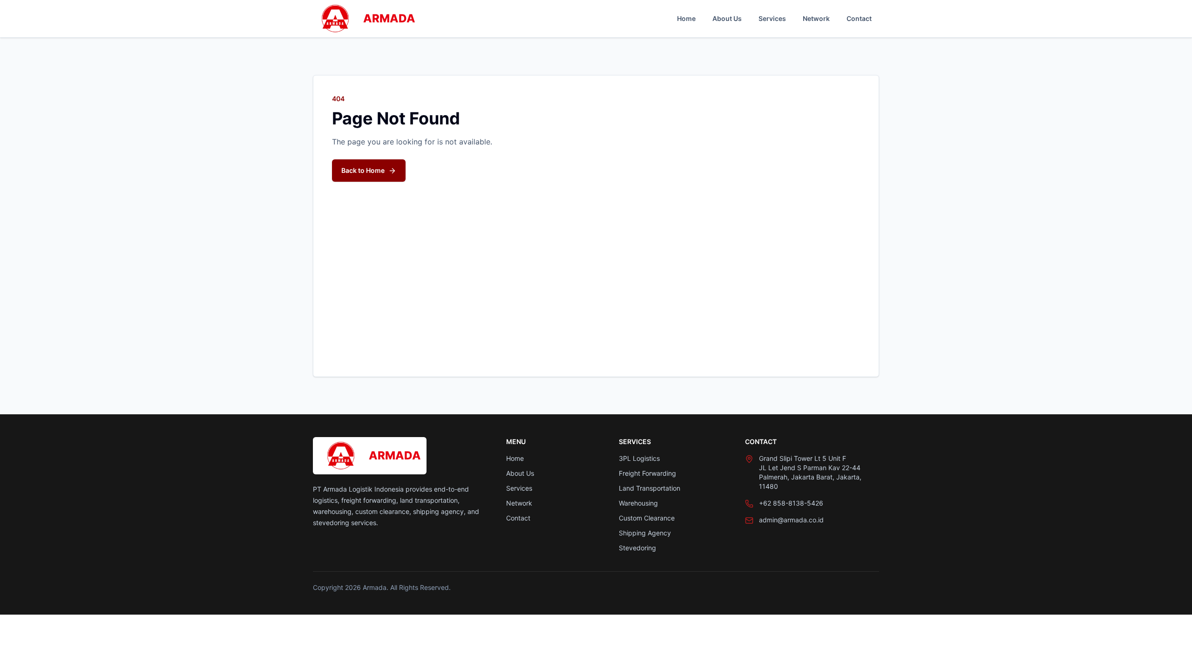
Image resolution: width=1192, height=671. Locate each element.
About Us (727, 18)
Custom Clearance (647, 518)
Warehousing (638, 503)
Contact (859, 18)
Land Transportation (649, 488)
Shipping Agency (645, 533)
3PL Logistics (639, 458)
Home (686, 18)
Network (816, 18)
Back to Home (363, 170)
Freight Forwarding (647, 473)
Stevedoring (637, 548)
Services (772, 18)
